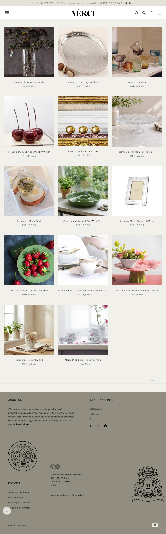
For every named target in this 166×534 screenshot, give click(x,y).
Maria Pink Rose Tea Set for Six (83, 359)
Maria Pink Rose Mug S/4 (29, 359)
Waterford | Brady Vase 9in (29, 82)
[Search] (144, 12)
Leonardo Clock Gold (29, 221)
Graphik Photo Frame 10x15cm (137, 221)
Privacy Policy (15, 497)
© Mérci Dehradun (18, 525)
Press (92, 419)
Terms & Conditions (18, 492)
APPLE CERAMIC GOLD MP (83, 151)
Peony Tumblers (137, 82)
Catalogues (95, 409)
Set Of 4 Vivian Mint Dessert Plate (28, 290)
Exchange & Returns (19, 502)
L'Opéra (93, 414)
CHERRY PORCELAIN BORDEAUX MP (29, 151)
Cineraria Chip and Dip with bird (82, 221)
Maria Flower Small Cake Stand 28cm (137, 290)
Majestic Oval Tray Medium (82, 82)
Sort (153, 380)
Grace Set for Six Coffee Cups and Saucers (83, 290)
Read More (128, 2)
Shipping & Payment (19, 507)
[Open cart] (159, 12)
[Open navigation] (7, 12)
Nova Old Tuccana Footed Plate (137, 151)
